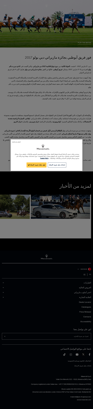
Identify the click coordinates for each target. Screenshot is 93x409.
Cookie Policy (44, 158)
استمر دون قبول (16, 142)
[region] (46, 155)
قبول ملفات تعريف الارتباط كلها (36, 165)
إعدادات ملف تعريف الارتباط (57, 165)
